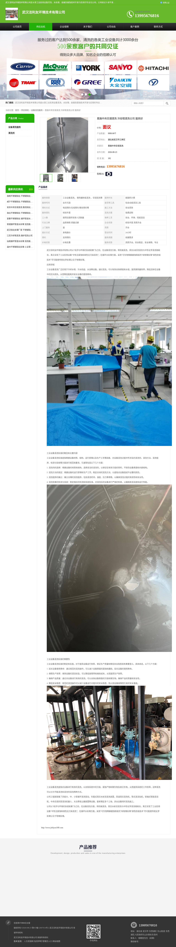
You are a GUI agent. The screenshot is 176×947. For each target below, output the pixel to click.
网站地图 (56, 941)
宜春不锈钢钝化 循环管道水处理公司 (20, 219)
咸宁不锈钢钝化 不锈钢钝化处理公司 (20, 202)
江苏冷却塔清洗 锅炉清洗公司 (19, 236)
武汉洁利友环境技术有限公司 (61, 928)
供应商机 (40, 27)
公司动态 (111, 27)
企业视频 (64, 27)
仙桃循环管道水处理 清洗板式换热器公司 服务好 (20, 241)
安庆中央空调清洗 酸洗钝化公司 (20, 207)
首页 (17, 110)
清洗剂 (11, 133)
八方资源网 (29, 941)
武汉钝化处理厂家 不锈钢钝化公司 (20, 230)
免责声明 (38, 941)
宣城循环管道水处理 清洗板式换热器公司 (20, 224)
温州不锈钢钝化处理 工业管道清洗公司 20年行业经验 (20, 247)
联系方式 (158, 27)
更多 (31, 189)
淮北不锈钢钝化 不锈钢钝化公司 (20, 213)
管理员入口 (47, 941)
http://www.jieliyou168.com (52, 828)
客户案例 (134, 27)
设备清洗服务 (37, 110)
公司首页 (17, 27)
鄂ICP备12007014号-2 (40, 928)
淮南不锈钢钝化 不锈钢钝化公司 (20, 196)
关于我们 (87, 27)
